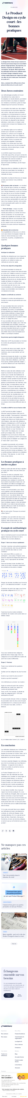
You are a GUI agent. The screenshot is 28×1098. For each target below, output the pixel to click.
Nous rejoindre (19, 995)
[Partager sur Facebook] (13, 830)
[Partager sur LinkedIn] (9, 830)
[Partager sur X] (6, 830)
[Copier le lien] (2, 830)
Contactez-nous (9, 995)
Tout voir (14, 943)
